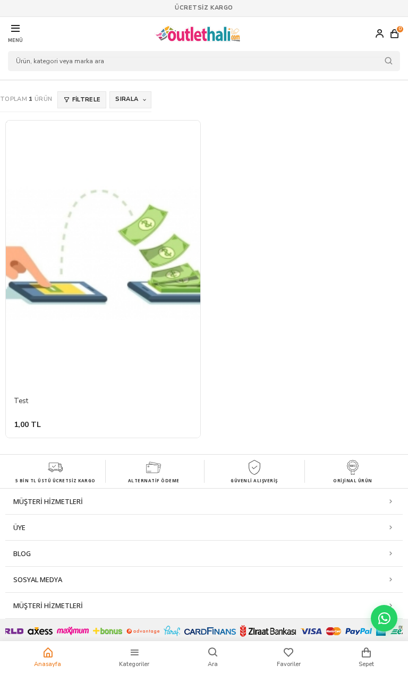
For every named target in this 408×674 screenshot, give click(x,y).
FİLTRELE (86, 100)
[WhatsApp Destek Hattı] (384, 618)
